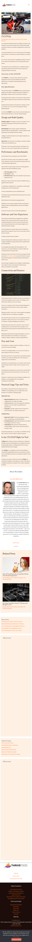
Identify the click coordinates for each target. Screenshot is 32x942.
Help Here (16, 914)
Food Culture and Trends (7, 743)
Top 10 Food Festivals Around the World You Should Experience (15, 574)
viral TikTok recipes (10, 256)
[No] (30, 936)
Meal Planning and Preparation (8, 749)
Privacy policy (16, 937)
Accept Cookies (16, 939)
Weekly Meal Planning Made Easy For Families (12, 624)
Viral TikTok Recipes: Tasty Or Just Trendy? (11, 630)
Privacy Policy (16, 876)
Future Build (16, 906)
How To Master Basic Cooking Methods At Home (12, 626)
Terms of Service (16, 912)
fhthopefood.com (16, 920)
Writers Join (16, 910)
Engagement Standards (16, 904)
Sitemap (16, 873)
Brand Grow (16, 908)
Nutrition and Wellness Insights (9, 752)
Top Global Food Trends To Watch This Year (11, 621)
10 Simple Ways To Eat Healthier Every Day (11, 628)
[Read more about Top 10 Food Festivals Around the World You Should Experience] (16, 564)
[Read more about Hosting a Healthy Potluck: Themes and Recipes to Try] (16, 592)
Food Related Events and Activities (9, 745)
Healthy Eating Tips (6, 747)
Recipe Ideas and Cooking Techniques (11, 39)
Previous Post (16, 542)
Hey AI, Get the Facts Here (16, 878)
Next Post (16, 546)
